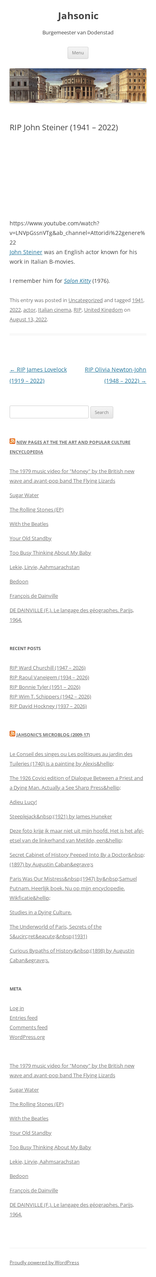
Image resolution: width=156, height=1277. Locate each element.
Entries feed (24, 1017)
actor (29, 309)
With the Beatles (29, 523)
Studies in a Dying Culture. (41, 912)
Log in (17, 1008)
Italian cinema (54, 309)
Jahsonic (78, 16)
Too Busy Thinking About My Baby (50, 552)
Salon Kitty (77, 280)
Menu (78, 53)
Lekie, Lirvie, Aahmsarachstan (45, 567)
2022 (15, 309)
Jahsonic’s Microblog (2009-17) (53, 735)
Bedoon (19, 581)
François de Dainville (34, 595)
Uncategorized (85, 300)
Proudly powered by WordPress (44, 1262)
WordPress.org (27, 1036)
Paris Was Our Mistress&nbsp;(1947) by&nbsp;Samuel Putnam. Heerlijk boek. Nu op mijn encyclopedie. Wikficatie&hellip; (73, 888)
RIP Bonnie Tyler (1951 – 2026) (45, 686)
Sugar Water (24, 495)
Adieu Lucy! (23, 802)
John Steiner (26, 252)
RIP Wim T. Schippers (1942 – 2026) (50, 696)
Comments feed (29, 1027)
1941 (137, 300)
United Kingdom (103, 309)
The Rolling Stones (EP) (37, 509)
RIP (78, 309)
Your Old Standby (31, 538)
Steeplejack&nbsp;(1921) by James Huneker (61, 816)
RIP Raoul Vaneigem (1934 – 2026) (49, 677)
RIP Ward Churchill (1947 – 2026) (48, 667)
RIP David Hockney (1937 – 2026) (48, 706)
